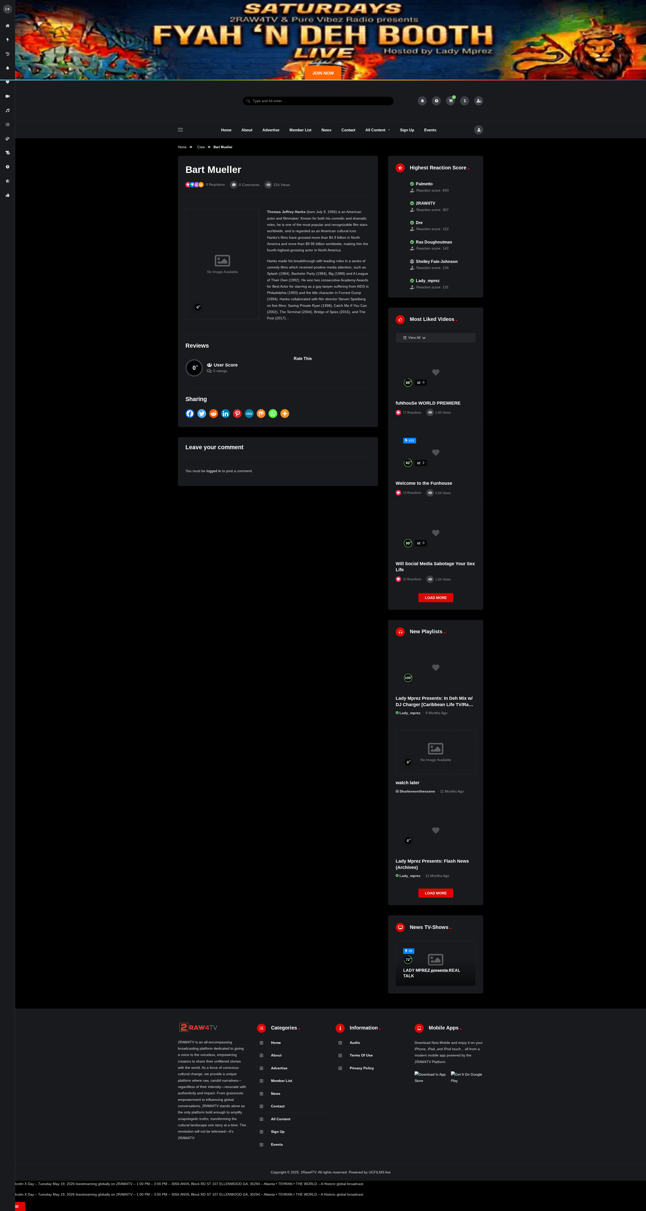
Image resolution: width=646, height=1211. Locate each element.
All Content (280, 1119)
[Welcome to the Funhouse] (436, 452)
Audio (355, 1043)
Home (182, 147)
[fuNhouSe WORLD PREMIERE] (436, 372)
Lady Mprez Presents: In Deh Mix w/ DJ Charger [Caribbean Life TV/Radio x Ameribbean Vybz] (435, 704)
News (275, 1094)
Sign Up (278, 1132)
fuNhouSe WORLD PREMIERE (428, 403)
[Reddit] (213, 413)
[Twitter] (201, 413)
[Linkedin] (225, 413)
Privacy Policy (362, 1068)
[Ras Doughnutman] (400, 245)
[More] (284, 413)
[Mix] (261, 413)
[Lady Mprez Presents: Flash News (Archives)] (436, 830)
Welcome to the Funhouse (424, 483)
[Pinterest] (237, 413)
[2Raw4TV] (198, 100)
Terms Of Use (361, 1055)
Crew (201, 147)
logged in (213, 471)
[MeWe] (249, 413)
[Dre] (400, 225)
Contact (278, 1106)
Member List (281, 1081)
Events (277, 1144)
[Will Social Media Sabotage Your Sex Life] (436, 533)
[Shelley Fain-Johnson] (400, 264)
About (276, 1055)
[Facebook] (189, 413)
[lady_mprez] (400, 284)
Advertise (279, 1068)
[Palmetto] (400, 187)
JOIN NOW (323, 73)
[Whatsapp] (272, 413)
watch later (407, 782)
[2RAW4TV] (400, 206)
